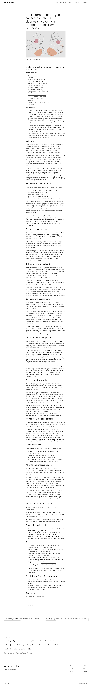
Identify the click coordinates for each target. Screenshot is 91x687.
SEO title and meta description (37, 97)
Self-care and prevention (35, 89)
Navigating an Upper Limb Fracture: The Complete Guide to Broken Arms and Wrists (29, 641)
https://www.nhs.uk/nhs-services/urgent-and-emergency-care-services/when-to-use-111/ (46, 565)
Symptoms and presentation (37, 79)
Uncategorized (38, 59)
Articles (33, 59)
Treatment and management (37, 87)
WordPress (85, 683)
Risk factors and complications (37, 83)
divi (30, 59)
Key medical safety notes (35, 99)
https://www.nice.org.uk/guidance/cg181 (40, 548)
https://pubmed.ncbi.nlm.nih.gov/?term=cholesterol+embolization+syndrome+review (44, 556)
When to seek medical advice (37, 95)
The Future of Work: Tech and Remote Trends (18, 653)
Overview (31, 78)
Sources (30, 100)
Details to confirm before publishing (39, 102)
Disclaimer (31, 104)
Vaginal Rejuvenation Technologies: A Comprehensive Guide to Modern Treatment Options (32, 645)
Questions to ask (33, 93)
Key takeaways (32, 76)
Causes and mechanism (35, 81)
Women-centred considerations (38, 91)
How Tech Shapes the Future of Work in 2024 (18, 649)
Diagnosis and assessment (36, 85)
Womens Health (9, 2)
